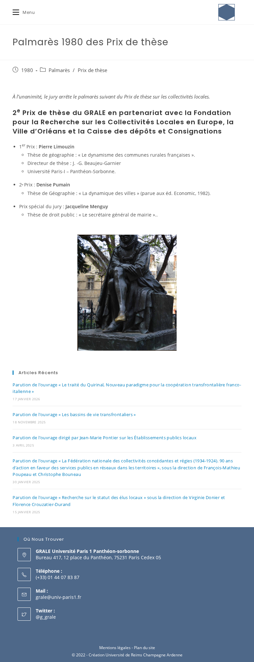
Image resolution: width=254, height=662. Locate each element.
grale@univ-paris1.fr (58, 597)
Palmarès (59, 70)
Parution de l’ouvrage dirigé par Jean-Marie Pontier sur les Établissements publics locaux (104, 438)
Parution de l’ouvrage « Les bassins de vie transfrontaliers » (74, 414)
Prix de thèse (92, 70)
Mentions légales (115, 647)
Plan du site (144, 647)
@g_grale (46, 617)
